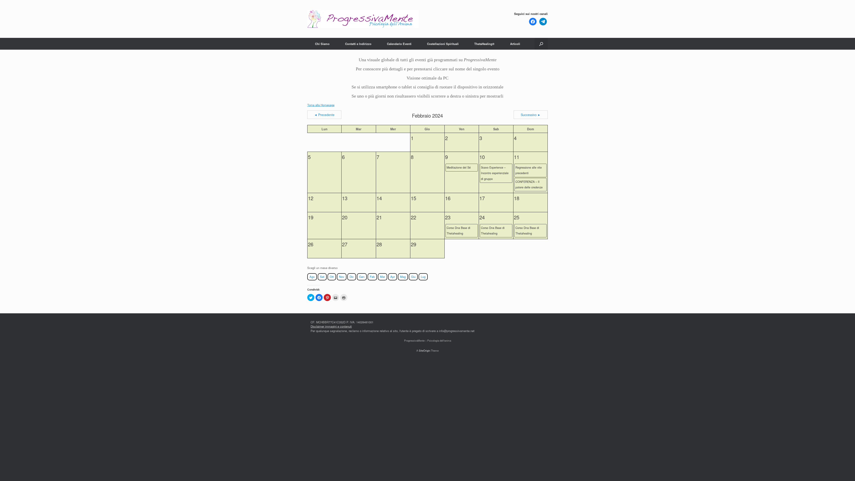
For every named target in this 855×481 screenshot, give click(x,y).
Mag (403, 277)
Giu (413, 277)
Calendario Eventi (399, 44)
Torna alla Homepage (320, 105)
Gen (361, 277)
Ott (332, 277)
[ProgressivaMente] (363, 19)
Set (322, 277)
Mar (382, 277)
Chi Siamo (322, 44)
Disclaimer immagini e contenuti (331, 326)
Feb (372, 277)
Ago (312, 277)
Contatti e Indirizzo (358, 44)
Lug (423, 277)
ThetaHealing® (484, 44)
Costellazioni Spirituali (443, 44)
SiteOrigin (424, 350)
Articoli (515, 44)
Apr (392, 277)
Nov (341, 277)
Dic (352, 277)
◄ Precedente (324, 114)
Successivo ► (531, 114)
